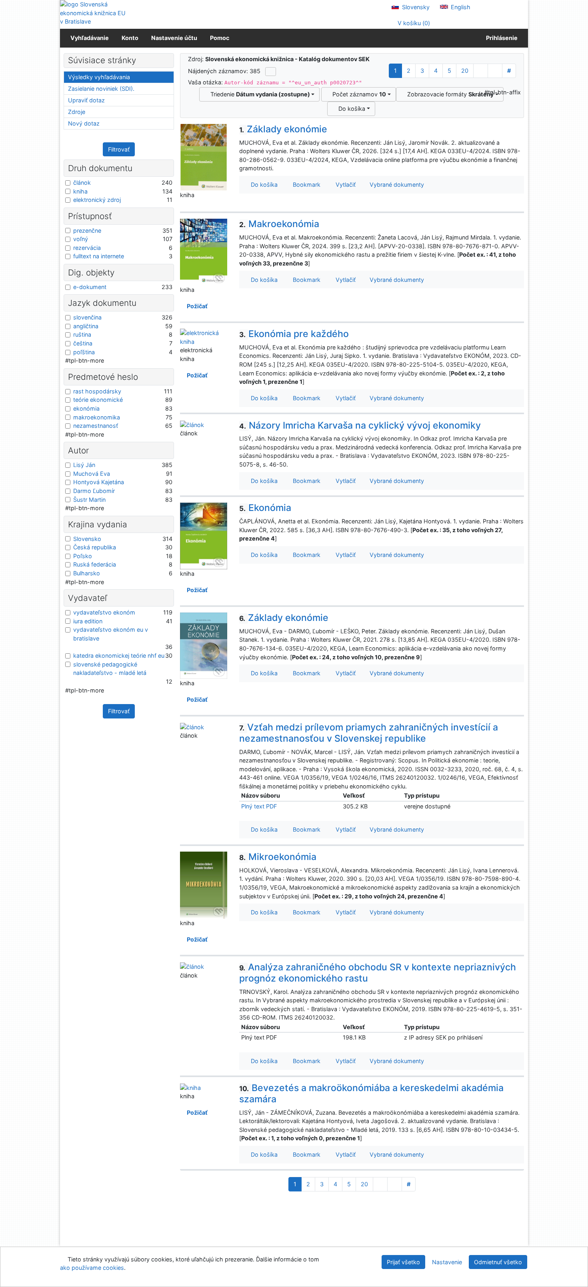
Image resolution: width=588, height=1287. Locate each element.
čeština (82, 343)
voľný (80, 238)
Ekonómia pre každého (294, 333)
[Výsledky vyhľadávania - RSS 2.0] (270, 71)
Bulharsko (86, 573)
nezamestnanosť (95, 425)
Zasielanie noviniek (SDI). (101, 88)
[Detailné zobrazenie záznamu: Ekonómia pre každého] (203, 336)
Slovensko (87, 538)
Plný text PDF (259, 806)
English (459, 7)
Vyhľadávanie (89, 37)
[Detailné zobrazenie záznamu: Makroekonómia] (203, 251)
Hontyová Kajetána (98, 482)
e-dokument (89, 286)
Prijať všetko (403, 1262)
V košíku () (413, 23)
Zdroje (76, 111)
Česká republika (94, 547)
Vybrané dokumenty (396, 184)
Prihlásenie (501, 37)
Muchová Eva (91, 473)
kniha (80, 191)
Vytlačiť (344, 184)
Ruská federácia (94, 564)
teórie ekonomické (98, 399)
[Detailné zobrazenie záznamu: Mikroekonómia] (203, 884)
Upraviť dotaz (86, 100)
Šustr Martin (89, 499)
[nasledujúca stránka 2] (480, 71)
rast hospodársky (97, 391)
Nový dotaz (84, 123)
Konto (130, 37)
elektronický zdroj (97, 199)
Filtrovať (119, 149)
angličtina (85, 326)
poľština (84, 352)
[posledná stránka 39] (495, 71)
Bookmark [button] (305, 184)
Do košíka (350, 108)
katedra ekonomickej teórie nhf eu (118, 655)
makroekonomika (96, 417)
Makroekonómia (279, 223)
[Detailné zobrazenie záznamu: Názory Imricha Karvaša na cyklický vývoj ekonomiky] (192, 424)
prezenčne (87, 230)
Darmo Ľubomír (94, 490)
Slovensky (415, 7)
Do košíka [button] (263, 184)
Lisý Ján (84, 464)
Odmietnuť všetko (498, 1262)
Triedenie (258, 94)
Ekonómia (265, 507)
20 (464, 70)
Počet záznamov (357, 94)
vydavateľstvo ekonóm (104, 612)
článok (82, 182)
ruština (82, 334)
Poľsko (82, 556)
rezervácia (87, 247)
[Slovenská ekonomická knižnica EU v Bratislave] (94, 13)
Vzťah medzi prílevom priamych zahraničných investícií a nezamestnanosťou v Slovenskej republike (368, 733)
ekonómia (86, 408)
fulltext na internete (98, 256)
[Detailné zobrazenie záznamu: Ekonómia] (203, 535)
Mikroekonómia (277, 856)
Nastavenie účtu (174, 37)
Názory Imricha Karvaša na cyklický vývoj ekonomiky (360, 425)
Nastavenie (447, 1262)
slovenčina (87, 317)
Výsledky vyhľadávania (99, 77)
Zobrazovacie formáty (449, 94)
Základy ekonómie (283, 129)
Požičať (196, 306)
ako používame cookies (92, 1267)
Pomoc (219, 37)
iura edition (87, 621)
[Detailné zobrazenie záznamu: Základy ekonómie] (203, 156)
